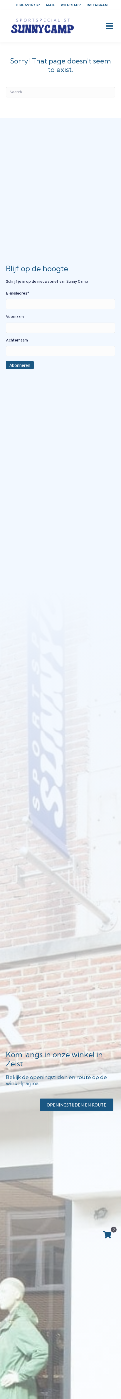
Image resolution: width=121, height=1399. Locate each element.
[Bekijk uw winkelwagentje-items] (107, 1235)
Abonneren (19, 365)
